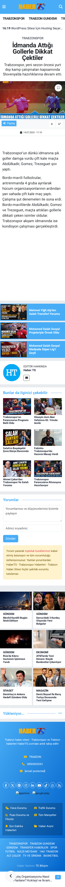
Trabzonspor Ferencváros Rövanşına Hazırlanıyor (47, 482)
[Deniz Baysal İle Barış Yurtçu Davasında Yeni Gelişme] (49, 677)
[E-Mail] (26, 378)
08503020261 (35, 764)
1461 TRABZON (49, 851)
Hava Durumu (18, 808)
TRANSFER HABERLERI (34, 847)
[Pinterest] (19, 785)
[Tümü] (60, 713)
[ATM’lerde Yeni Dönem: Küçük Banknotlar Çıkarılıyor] (49, 639)
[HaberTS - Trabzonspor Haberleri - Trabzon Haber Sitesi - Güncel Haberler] (32, 6)
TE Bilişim (42, 865)
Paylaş (11, 123)
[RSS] (59, 785)
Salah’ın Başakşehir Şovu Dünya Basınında (16, 450)
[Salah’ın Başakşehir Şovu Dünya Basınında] (17, 437)
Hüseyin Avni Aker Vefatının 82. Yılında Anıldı (46, 420)
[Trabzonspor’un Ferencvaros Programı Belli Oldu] (17, 406)
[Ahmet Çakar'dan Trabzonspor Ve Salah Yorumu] (17, 468)
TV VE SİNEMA (32, 855)
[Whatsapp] (53, 785)
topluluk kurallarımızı (38, 551)
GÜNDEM (8, 614)
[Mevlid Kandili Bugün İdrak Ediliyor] (16, 601)
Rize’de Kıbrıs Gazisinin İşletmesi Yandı (14, 658)
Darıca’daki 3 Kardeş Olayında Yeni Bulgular (48, 620)
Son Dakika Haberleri (14, 828)
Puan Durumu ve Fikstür (17, 817)
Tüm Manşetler (47, 815)
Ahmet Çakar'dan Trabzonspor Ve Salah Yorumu (16, 482)
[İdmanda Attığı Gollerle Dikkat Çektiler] (32, 100)
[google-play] (41, 794)
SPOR (53, 847)
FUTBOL (10, 851)
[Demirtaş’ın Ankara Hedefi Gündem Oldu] (16, 677)
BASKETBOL (51, 855)
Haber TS (29, 370)
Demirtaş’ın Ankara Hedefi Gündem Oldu (15, 696)
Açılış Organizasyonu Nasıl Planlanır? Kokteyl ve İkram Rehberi (31, 880)
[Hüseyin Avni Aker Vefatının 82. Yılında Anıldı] (48, 406)
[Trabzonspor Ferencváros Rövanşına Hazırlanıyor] (48, 468)
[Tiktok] (46, 785)
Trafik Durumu (46, 808)
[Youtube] (39, 785)
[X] (13, 785)
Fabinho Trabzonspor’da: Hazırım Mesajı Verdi (46, 451)
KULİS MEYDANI (27, 851)
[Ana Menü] (4, 7)
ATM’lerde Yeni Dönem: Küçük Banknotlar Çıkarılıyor (48, 658)
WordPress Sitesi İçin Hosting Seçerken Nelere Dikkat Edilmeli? (32, 28)
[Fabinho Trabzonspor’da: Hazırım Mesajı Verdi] (48, 437)
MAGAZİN (42, 690)
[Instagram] (26, 785)
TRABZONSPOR (13, 18)
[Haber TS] (11, 372)
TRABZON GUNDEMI (43, 18)
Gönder (11, 538)
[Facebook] (6, 785)
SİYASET (8, 690)
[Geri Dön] (10, 876)
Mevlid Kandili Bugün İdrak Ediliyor (15, 619)
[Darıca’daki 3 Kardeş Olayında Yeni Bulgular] (49, 601)
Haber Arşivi (46, 826)
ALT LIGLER (14, 855)
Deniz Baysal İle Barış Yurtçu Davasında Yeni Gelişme (48, 697)
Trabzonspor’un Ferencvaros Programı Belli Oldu (16, 420)
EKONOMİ (42, 652)
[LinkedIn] (33, 785)
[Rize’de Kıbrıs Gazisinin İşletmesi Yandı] (16, 639)
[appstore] (22, 794)
